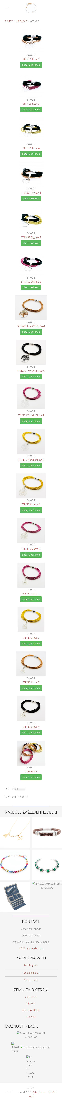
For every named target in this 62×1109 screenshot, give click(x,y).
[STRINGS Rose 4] (31, 129)
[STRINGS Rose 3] (31, 85)
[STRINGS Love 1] (31, 574)
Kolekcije (21, 21)
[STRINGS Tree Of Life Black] (31, 352)
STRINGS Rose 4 (31, 148)
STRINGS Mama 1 (31, 504)
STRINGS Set (31, 771)
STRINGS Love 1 (31, 593)
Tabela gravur (31, 965)
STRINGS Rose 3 (31, 103)
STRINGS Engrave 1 (31, 192)
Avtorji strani (39, 1092)
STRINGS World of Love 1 (31, 415)
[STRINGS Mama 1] (31, 485)
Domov (9, 21)
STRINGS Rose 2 (31, 59)
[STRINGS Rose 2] (31, 40)
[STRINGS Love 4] (31, 708)
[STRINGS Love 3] (31, 663)
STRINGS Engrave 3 (31, 281)
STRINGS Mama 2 (31, 548)
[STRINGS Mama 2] (31, 530)
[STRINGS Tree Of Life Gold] (31, 307)
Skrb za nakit (31, 980)
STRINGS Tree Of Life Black (31, 370)
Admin (31, 1088)
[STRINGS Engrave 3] (31, 263)
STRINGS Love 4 (31, 726)
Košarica (31, 1016)
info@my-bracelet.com (31, 948)
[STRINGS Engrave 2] (31, 218)
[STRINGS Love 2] (31, 619)
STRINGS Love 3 (31, 682)
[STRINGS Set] (31, 752)
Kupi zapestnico (31, 1010)
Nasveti (31, 1003)
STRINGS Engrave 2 (31, 237)
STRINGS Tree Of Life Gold (31, 326)
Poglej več (15, 847)
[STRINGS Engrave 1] (31, 173)
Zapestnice (31, 997)
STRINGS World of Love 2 (31, 459)
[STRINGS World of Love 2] (31, 441)
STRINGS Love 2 (31, 637)
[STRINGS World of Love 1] (31, 396)
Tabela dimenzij (31, 972)
